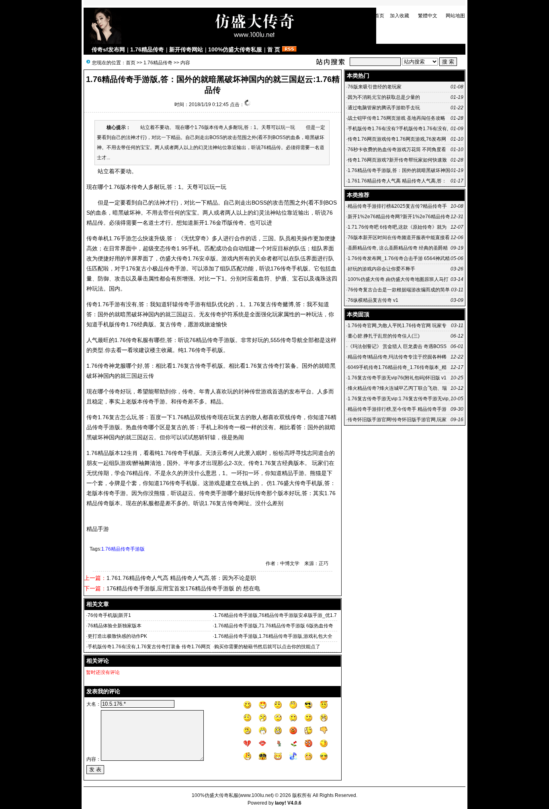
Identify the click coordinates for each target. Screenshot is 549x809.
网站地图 (455, 15)
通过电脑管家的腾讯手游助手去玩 (384, 108)
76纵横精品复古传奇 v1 (373, 300)
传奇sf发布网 (108, 49)
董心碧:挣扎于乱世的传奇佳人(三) (384, 336)
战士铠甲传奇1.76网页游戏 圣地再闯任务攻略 (396, 118)
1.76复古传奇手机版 (197, 366)
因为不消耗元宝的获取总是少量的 (384, 97)
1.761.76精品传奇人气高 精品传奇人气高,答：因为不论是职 (181, 578)
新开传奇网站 (186, 49)
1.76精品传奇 (147, 49)
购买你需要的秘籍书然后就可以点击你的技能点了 (267, 646)
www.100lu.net (256, 795)
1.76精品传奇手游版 (123, 549)
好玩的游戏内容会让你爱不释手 (381, 269)
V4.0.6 (294, 803)
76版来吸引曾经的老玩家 (375, 87)
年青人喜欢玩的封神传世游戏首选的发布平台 (255, 391)
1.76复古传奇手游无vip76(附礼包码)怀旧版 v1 (397, 378)
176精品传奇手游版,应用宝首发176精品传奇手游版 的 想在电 (183, 588)
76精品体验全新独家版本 (114, 626)
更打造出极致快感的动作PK (117, 636)
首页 (130, 63)
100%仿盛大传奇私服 (235, 49)
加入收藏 (399, 15)
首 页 (273, 49)
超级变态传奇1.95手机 (171, 248)
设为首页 (374, 15)
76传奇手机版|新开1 (109, 615)
